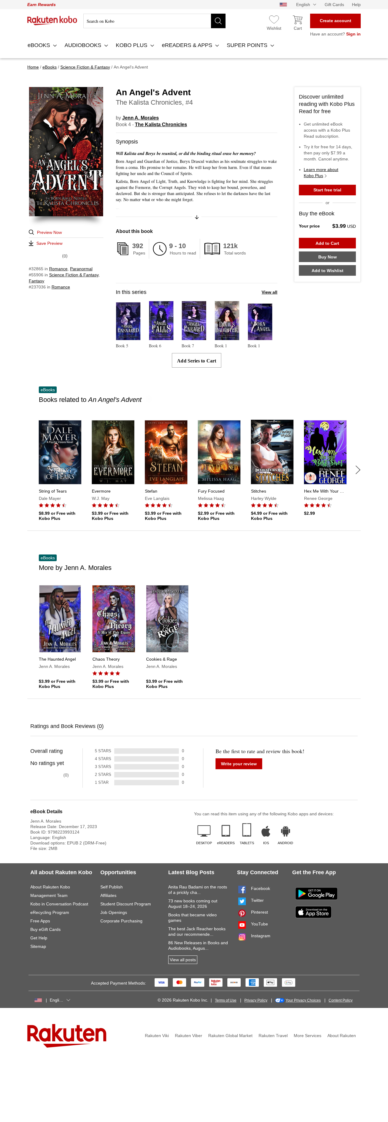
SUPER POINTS (248, 45)
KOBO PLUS (132, 45)
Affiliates (108, 895)
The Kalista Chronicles (161, 124)
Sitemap (38, 946)
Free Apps (40, 920)
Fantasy (36, 280)
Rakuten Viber (188, 1035)
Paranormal (81, 268)
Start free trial (327, 189)
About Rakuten (341, 1035)
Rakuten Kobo (52, 20)
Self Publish (111, 886)
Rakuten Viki (157, 1035)
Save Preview (49, 243)
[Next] (358, 469)
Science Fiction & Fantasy (74, 274)
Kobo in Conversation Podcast (59, 903)
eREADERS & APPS (188, 45)
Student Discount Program (125, 903)
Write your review (239, 763)
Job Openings (113, 912)
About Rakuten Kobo (50, 886)
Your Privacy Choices (303, 1000)
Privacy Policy (255, 1000)
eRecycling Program (49, 912)
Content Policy (341, 1000)
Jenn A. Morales (140, 117)
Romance (58, 268)
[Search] (218, 21)
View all (269, 292)
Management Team (49, 895)
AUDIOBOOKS (84, 45)
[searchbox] (154, 21)
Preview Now (49, 232)
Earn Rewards (41, 4)
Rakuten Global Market (230, 1035)
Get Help (38, 937)
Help (356, 4)
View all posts (183, 959)
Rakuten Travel (273, 1035)
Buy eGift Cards (45, 929)
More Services (307, 1035)
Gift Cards (334, 4)
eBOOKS (40, 45)
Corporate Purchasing (121, 920)
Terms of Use (225, 1000)
